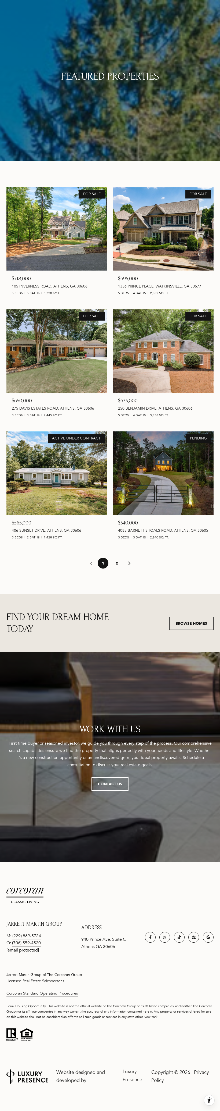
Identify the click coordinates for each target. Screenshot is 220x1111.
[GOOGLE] (208, 937)
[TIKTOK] (179, 937)
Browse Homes (191, 623)
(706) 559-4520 (26, 943)
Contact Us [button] (110, 784)
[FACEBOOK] (150, 937)
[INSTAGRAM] (164, 937)
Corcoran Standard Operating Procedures (42, 993)
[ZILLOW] (193, 937)
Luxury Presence (132, 1075)
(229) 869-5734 (26, 936)
